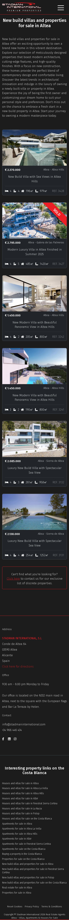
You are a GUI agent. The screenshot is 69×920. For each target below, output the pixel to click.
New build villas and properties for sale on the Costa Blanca (34, 882)
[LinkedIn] (11, 739)
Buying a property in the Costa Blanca (22, 853)
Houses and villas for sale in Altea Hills (23, 793)
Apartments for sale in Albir (16, 838)
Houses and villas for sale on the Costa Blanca (27, 818)
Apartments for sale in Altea (17, 823)
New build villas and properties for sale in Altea (27, 863)
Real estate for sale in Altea (17, 887)
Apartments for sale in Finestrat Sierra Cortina (26, 843)
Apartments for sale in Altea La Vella (21, 828)
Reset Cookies (14, 906)
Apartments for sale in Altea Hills (19, 833)
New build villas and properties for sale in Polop (28, 877)
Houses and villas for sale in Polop (20, 813)
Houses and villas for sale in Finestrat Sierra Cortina (29, 803)
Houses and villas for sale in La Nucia (22, 808)
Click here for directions (18, 666)
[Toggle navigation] (61, 7)
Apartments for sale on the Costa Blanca (23, 848)
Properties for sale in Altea (16, 892)
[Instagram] (16, 739)
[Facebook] (5, 739)
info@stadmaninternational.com (23, 724)
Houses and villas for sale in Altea (20, 783)
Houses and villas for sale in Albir (20, 798)
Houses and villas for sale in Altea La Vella (25, 788)
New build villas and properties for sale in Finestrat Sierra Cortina (33, 871)
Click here (13, 579)
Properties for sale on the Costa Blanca (23, 859)
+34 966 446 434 (12, 730)
